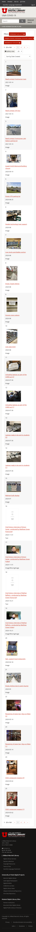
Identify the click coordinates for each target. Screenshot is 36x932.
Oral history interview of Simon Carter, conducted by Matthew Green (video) (17, 559)
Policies (30, 926)
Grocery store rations (12, 315)
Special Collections (8, 861)
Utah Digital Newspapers (10, 881)
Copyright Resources (9, 864)
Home (4, 1)
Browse (10, 1)
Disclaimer (22, 926)
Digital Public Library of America (12, 908)
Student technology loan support (16, 224)
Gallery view (10, 51)
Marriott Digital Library (9, 878)
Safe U (13, 926)
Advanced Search (30, 21)
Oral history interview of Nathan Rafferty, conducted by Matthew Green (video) (16, 625)
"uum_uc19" (17, 34)
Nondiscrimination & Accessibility (22, 922)
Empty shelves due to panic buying (16, 686)
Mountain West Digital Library (11, 905)
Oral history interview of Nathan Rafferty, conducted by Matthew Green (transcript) (16, 595)
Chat (23, 1)
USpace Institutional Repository (12, 891)
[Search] (22, 21)
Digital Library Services (9, 859)
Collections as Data (8, 886)
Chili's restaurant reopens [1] (14, 809)
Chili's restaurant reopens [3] (14, 778)
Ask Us (16, 1)
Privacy (7, 922)
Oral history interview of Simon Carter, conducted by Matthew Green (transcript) (17, 529)
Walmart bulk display (12, 495)
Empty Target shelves (12, 284)
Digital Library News (9, 888)
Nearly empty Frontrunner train (15, 79)
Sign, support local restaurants (15, 659)
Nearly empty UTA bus (12, 111)
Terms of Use (7, 866)
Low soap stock (10, 347)
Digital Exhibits (7, 883)
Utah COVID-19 (9, 15)
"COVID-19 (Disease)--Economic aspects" (19, 38)
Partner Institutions (9, 902)
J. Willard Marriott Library (9, 841)
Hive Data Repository (9, 893)
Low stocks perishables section (15, 252)
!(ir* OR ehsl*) (12, 42)
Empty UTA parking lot (12, 196)
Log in (33, 5)
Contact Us (6, 848)
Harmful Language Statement (12, 5)
